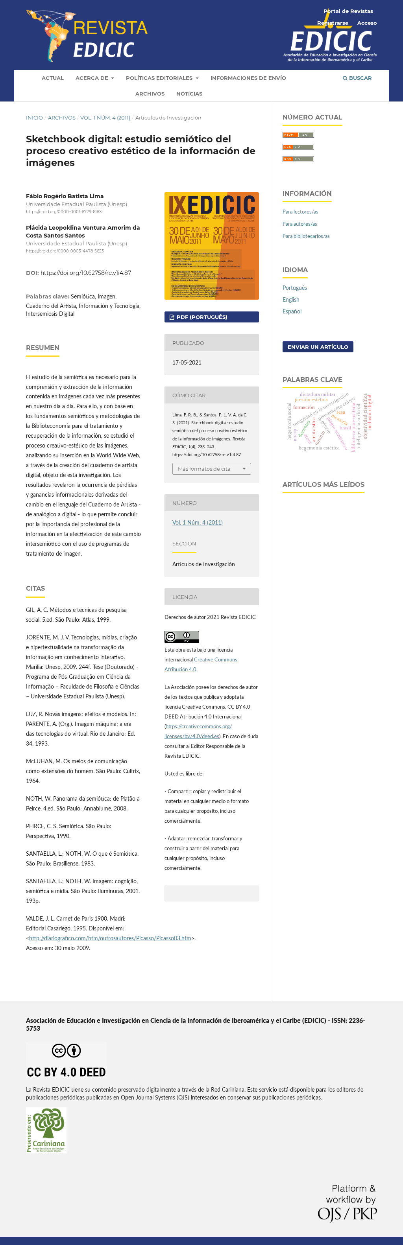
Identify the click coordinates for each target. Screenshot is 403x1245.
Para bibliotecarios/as (306, 236)
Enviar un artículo (318, 347)
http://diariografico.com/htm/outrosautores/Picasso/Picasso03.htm (110, 938)
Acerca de (93, 78)
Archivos (150, 93)
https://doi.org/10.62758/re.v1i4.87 (86, 272)
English (291, 300)
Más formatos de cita (204, 469)
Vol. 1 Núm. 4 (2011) (105, 117)
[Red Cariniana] (46, 1152)
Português (295, 288)
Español (292, 312)
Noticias (189, 93)
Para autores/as (300, 224)
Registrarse (332, 23)
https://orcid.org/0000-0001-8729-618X (64, 211)
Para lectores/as (300, 212)
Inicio (34, 117)
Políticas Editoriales (160, 78)
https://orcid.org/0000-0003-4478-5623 (65, 251)
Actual (53, 78)
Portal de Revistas (348, 11)
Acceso (367, 23)
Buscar (360, 78)
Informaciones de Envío (248, 78)
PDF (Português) (201, 317)
